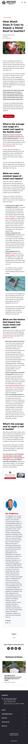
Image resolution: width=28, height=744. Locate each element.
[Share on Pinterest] (19, 648)
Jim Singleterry (7, 38)
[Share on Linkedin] (12, 648)
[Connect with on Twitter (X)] (10, 623)
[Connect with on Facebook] (6, 623)
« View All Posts (7, 17)
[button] (22, 2)
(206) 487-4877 (12, 701)
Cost (14, 637)
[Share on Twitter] (15, 648)
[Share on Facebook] (8, 648)
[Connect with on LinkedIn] (8, 623)
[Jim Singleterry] (11, 505)
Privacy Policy (14, 741)
